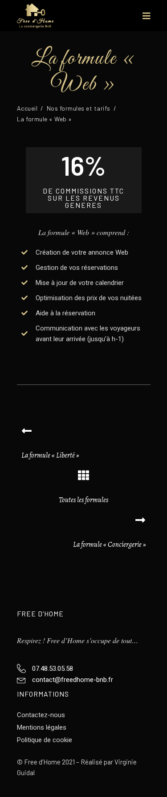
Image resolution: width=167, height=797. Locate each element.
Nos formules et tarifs (78, 108)
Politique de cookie (44, 740)
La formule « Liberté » (50, 455)
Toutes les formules (83, 500)
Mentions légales (41, 727)
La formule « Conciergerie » (109, 544)
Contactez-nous (41, 715)
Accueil (27, 108)
